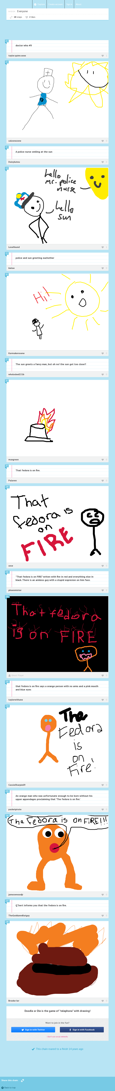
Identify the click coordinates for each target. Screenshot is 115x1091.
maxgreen (13, 459)
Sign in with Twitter (35, 1029)
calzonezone (14, 140)
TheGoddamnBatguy (19, 915)
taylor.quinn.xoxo (17, 55)
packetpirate (14, 809)
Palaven (12, 480)
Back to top (10, 1087)
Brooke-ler (13, 1000)
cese (10, 565)
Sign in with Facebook (83, 1029)
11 (7, 572)
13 (7, 681)
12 (7, 596)
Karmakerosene (16, 353)
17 (7, 901)
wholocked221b (16, 374)
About (78, 4)
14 (7, 706)
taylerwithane (15, 699)
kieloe (11, 268)
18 (7, 922)
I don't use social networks (57, 1036)
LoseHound (14, 247)
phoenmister (14, 590)
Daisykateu (14, 161)
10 (7, 487)
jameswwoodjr (15, 894)
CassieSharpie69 (16, 784)
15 (7, 791)
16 (7, 815)
